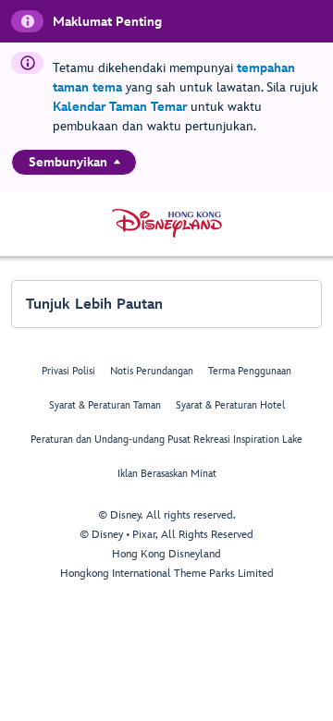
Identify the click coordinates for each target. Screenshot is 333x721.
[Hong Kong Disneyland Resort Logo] (167, 223)
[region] (74, 162)
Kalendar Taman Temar (120, 107)
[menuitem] (117, 161)
